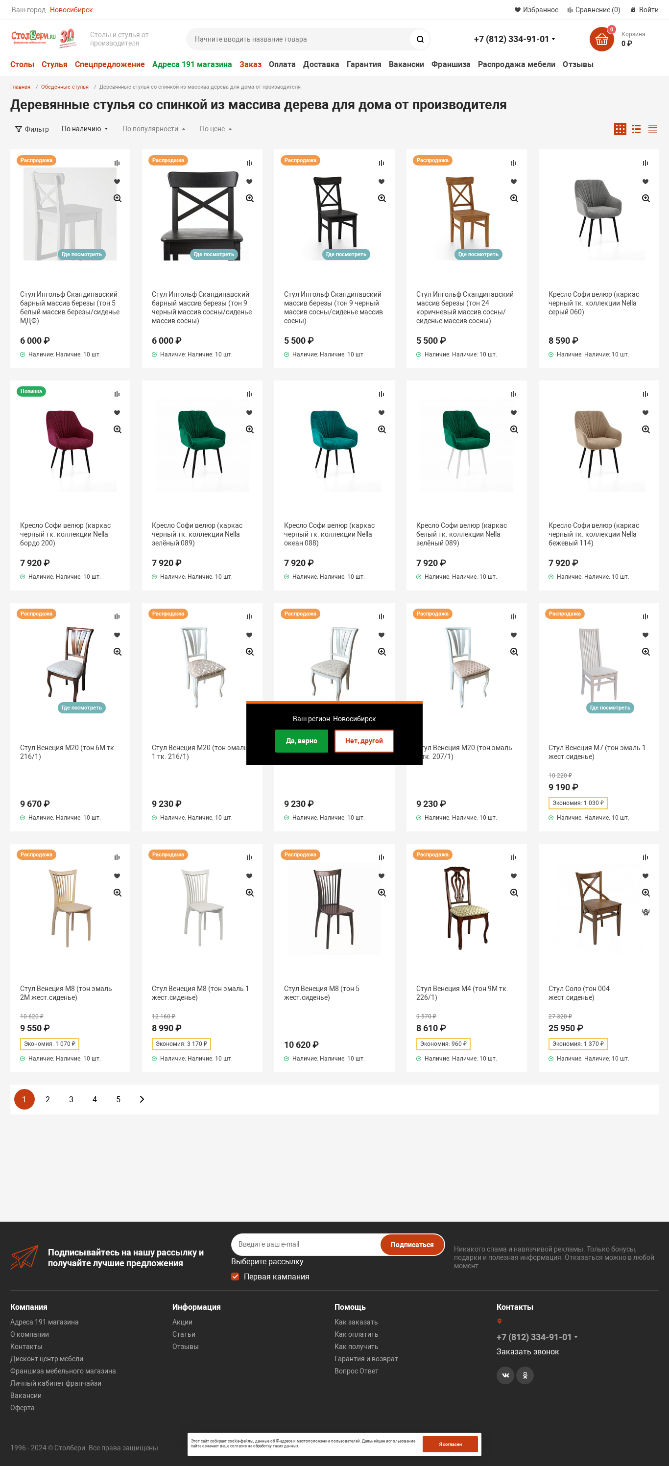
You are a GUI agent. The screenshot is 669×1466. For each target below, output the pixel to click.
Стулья (55, 64)
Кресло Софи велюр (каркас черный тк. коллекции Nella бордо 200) (65, 534)
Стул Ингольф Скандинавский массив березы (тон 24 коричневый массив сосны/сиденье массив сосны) (465, 307)
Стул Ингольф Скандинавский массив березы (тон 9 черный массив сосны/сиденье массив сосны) (333, 307)
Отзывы (578, 64)
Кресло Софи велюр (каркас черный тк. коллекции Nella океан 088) (329, 534)
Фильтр (37, 129)
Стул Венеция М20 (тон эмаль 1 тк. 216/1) (200, 752)
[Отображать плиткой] (620, 129)
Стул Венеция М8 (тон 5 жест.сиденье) (321, 993)
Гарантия (364, 64)
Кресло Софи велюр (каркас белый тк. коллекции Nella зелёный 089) (461, 534)
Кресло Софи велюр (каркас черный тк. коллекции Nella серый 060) (594, 303)
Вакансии (407, 64)
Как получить (356, 1346)
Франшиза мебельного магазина (63, 1371)
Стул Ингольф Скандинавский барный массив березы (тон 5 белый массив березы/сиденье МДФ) (69, 307)
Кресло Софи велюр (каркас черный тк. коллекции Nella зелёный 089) (197, 534)
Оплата (282, 64)
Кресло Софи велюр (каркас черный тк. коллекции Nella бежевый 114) (594, 534)
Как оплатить (356, 1334)
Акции (182, 1322)
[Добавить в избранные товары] (117, 181)
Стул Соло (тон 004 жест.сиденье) (579, 993)
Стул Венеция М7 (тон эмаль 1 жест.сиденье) (597, 752)
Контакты (26, 1346)
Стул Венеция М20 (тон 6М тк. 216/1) (68, 752)
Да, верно (301, 741)
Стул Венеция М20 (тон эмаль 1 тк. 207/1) (464, 752)
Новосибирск (71, 10)
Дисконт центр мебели (46, 1359)
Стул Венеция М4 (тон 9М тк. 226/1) (462, 993)
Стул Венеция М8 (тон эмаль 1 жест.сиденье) (200, 993)
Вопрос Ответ (356, 1371)
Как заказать (356, 1322)
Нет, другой (364, 741)
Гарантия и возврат (366, 1359)
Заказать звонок (528, 1351)
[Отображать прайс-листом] (652, 129)
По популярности (150, 129)
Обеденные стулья (65, 87)
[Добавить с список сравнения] (117, 163)
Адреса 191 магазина (192, 64)
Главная (20, 87)
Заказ (250, 64)
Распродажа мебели (516, 64)
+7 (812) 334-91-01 (512, 39)
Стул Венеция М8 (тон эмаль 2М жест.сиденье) (66, 993)
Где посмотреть (82, 254)
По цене (212, 129)
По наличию (81, 129)
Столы (22, 64)
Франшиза (451, 64)
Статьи (183, 1334)
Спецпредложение (110, 64)
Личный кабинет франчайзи (55, 1383)
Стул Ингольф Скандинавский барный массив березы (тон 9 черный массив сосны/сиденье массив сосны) (202, 307)
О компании (29, 1334)
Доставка (321, 64)
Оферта (22, 1408)
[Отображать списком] (636, 129)
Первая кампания (277, 1276)
